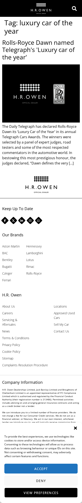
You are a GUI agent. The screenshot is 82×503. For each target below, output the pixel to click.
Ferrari (6, 280)
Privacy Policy (11, 345)
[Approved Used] (75, 8)
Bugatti (7, 266)
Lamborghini (34, 253)
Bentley (7, 260)
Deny (41, 481)
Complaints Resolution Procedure (25, 365)
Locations (60, 306)
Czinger (7, 273)
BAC (5, 253)
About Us (8, 306)
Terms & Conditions (15, 338)
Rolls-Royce (34, 273)
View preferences (41, 493)
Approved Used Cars (64, 315)
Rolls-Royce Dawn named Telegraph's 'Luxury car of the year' (38, 49)
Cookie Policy (11, 351)
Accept (41, 469)
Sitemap (7, 358)
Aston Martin (11, 246)
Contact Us (61, 331)
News (6, 331)
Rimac (30, 266)
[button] (75, 428)
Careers (7, 313)
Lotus (30, 260)
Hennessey (34, 246)
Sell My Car (61, 324)
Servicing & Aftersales (9, 322)
